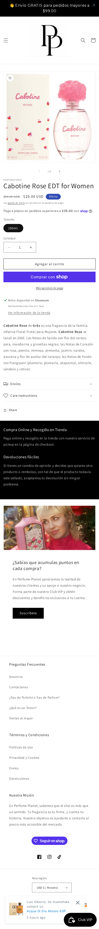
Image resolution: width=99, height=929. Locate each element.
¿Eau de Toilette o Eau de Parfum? (34, 697)
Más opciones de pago (49, 288)
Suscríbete (28, 613)
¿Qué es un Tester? (23, 708)
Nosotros (16, 677)
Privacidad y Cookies (24, 758)
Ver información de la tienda (29, 313)
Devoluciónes (19, 778)
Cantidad (9, 238)
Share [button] (13, 410)
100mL (13, 228)
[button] (6, 40)
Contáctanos (18, 687)
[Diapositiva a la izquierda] (39, 171)
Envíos (14, 768)
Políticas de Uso (21, 747)
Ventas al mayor (21, 718)
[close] (94, 5)
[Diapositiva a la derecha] (60, 171)
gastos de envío (16, 202)
